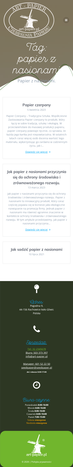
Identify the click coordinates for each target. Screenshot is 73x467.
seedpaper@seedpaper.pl (36, 367)
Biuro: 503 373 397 (37, 352)
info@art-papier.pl (37, 356)
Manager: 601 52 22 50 (36, 364)
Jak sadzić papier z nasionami (36, 249)
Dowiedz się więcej (36, 152)
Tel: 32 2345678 (36, 349)
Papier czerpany (37, 105)
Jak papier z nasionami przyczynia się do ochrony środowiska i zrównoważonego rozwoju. (36, 177)
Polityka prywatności (41, 461)
